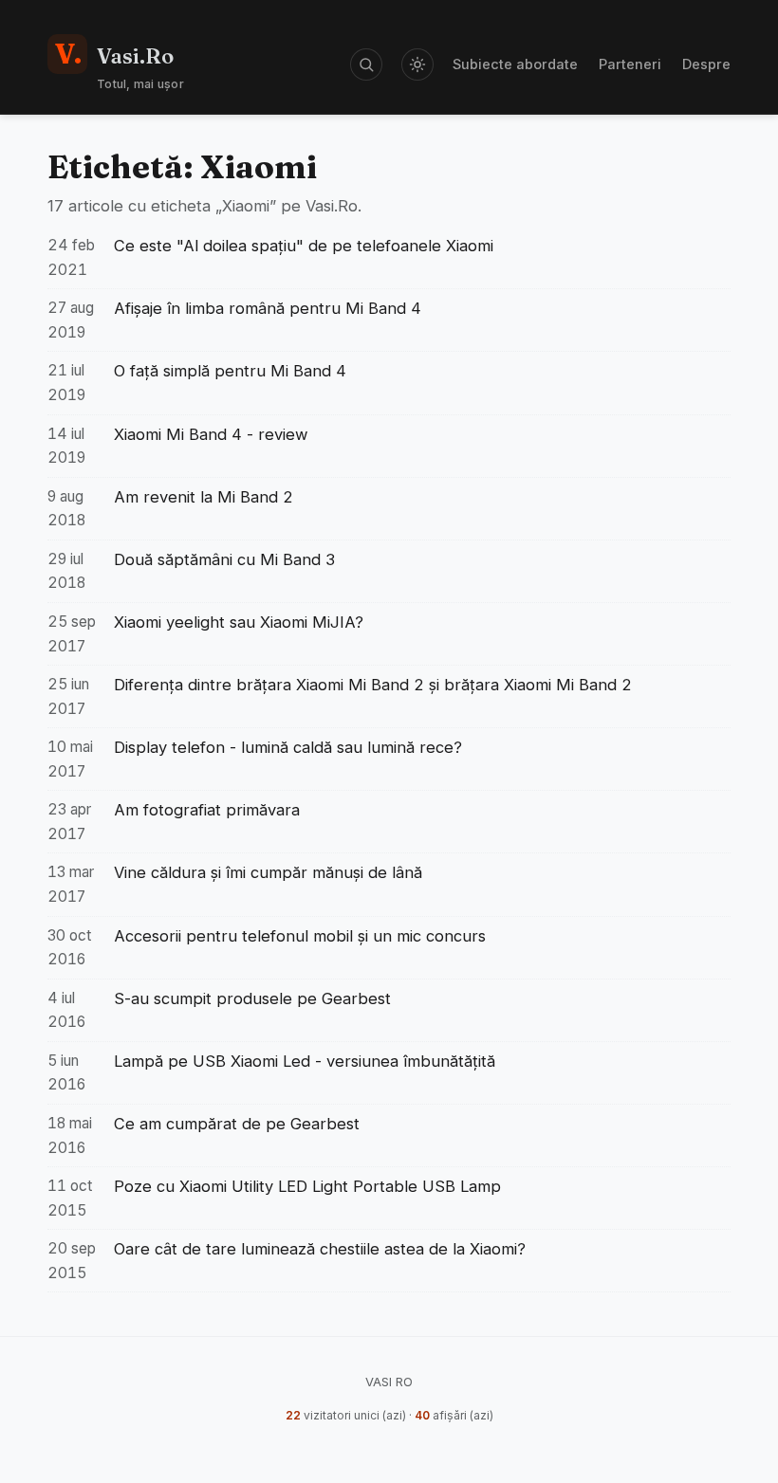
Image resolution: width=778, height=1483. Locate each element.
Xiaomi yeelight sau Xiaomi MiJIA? (238, 622)
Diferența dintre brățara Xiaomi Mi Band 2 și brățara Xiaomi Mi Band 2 (373, 684)
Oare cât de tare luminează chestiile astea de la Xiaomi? (320, 1248)
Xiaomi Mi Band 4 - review (211, 434)
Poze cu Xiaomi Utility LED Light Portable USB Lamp (307, 1186)
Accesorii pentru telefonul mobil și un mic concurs (300, 935)
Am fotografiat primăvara (207, 809)
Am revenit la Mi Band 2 (203, 496)
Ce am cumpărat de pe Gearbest (237, 1123)
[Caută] (366, 64)
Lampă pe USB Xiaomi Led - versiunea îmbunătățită (304, 1061)
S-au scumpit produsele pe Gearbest (252, 998)
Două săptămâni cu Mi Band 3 (224, 559)
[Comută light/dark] (417, 64)
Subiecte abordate (515, 64)
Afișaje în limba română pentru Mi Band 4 (267, 308)
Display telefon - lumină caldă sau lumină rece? (288, 747)
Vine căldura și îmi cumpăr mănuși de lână (268, 872)
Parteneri (630, 64)
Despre (706, 64)
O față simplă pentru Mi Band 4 (230, 370)
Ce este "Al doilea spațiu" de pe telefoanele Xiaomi (303, 245)
